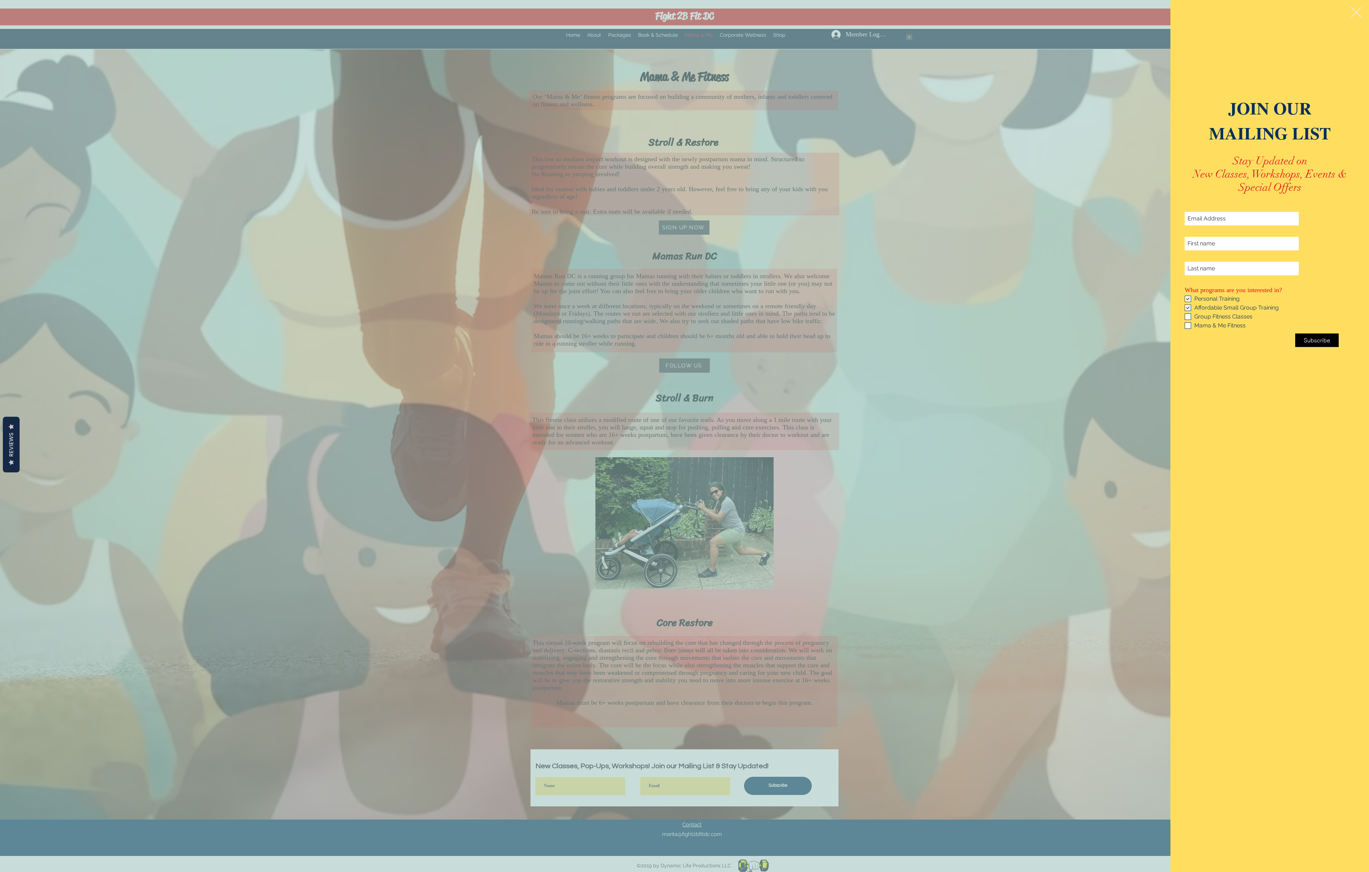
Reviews (11, 444)
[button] (1356, 12)
